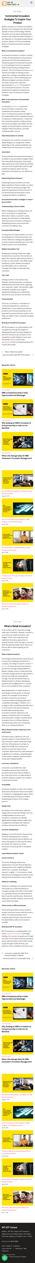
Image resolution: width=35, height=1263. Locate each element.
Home (3, 1246)
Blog (25, 1248)
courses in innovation (14, 934)
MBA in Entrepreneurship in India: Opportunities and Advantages (15, 393)
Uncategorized (6, 390)
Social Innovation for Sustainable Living (16, 958)
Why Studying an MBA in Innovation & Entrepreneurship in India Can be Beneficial (16, 425)
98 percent (16, 85)
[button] (4, 1258)
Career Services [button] (6, 1248)
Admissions (18, 1248)
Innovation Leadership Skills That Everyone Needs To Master (16, 954)
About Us (9, 1246)
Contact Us (5, 1251)
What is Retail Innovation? (14, 352)
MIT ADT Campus (7, 1254)
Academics (16, 1246)
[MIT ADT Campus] (10, 4)
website (7, 342)
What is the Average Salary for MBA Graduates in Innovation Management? (17, 456)
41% (16, 872)
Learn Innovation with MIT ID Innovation (16, 355)
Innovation (14, 106)
